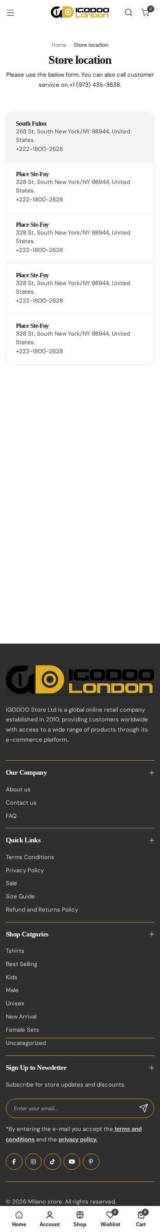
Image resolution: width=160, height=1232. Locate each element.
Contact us (21, 803)
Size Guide (20, 896)
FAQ (11, 816)
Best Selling (21, 964)
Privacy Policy (25, 870)
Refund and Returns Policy (42, 910)
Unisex (15, 1003)
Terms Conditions (30, 857)
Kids (11, 977)
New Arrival (21, 1016)
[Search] (128, 12)
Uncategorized (26, 1043)
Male (12, 990)
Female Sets (22, 1030)
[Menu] (14, 12)
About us (18, 789)
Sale (11, 883)
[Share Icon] (14, 1162)
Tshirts (15, 951)
